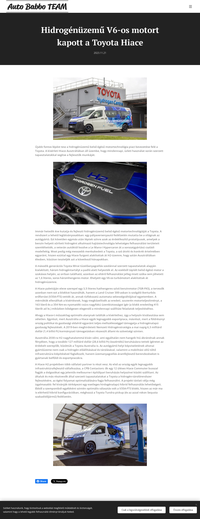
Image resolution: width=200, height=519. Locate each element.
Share (43, 481)
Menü (191, 6)
